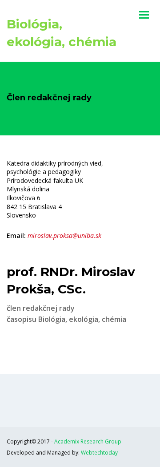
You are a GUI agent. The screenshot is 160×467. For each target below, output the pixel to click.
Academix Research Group (87, 441)
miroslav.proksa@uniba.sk (64, 235)
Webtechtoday (99, 452)
